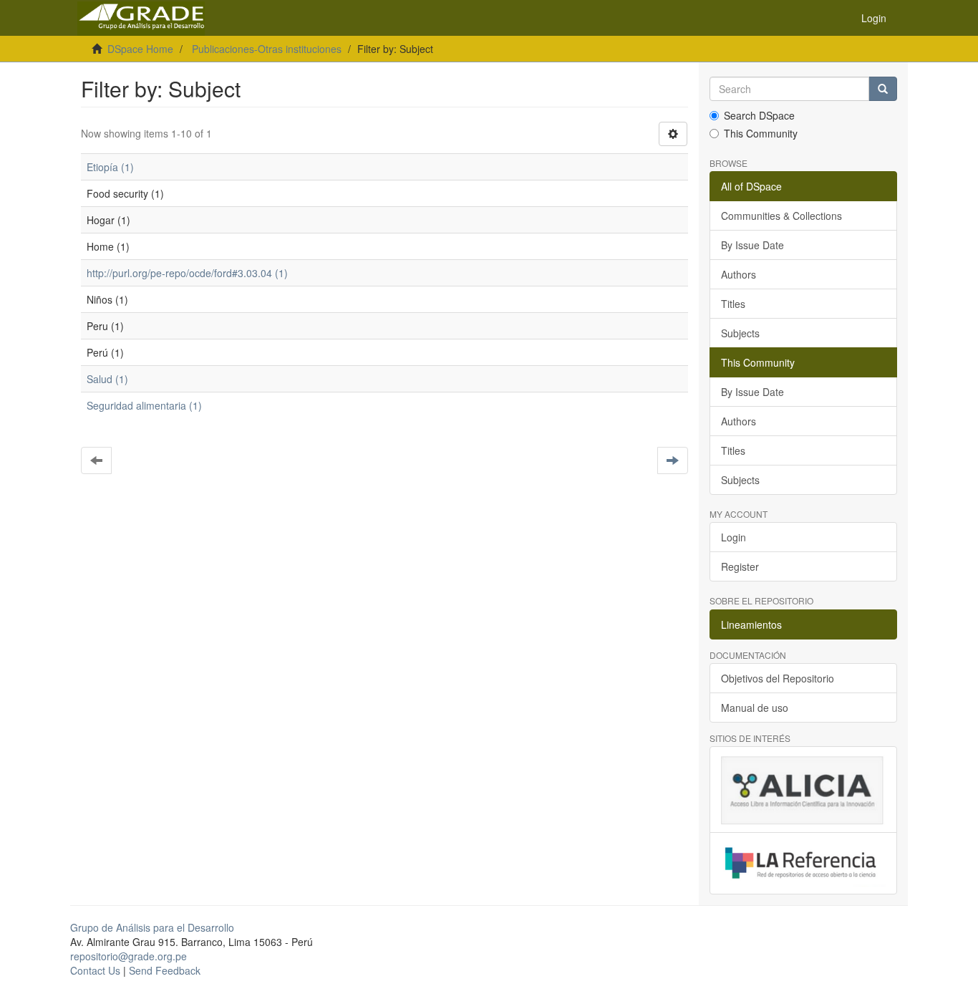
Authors (738, 274)
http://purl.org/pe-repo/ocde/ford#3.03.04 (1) (187, 273)
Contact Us (95, 970)
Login (733, 537)
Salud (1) (107, 379)
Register (740, 566)
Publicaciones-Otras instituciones (267, 49)
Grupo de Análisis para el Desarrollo (152, 927)
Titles (733, 303)
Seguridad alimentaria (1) (144, 405)
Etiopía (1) (110, 167)
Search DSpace (759, 115)
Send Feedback (164, 970)
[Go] (882, 89)
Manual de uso (754, 707)
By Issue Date (752, 245)
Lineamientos (751, 624)
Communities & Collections (781, 215)
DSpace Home (140, 49)
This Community (761, 133)
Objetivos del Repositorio (777, 678)
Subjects (740, 333)
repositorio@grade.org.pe (128, 956)
